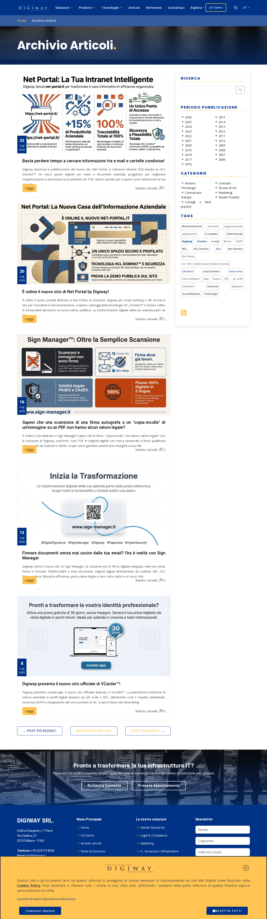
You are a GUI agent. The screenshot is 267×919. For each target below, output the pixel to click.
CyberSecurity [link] (234, 234)
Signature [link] (237, 286)
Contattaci (176, 7)
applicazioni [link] (189, 234)
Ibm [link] (218, 249)
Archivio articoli (91, 843)
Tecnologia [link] (210, 294)
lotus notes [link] (236, 271)
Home (21, 20)
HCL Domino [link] (201, 249)
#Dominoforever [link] (192, 226)
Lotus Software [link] (191, 279)
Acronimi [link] (213, 226)
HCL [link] (184, 249)
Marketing (147, 843)
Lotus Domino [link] (211, 271)
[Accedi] (231, 7)
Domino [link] (202, 241)
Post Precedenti (146, 731)
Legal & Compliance (153, 835)
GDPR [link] (239, 241)
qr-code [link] (238, 279)
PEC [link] (226, 279)
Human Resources (152, 827)
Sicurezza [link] (212, 286)
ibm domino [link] (235, 249)
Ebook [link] (227, 241)
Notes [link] (216, 279)
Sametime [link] (188, 286)
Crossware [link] (211, 234)
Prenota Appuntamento (158, 786)
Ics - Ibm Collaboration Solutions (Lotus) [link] (205, 264)
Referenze (154, 7)
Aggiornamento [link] (233, 226)
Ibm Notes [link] (188, 256)
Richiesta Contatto (104, 786)
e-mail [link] (215, 241)
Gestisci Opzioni (41, 911)
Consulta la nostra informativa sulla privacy (46, 899)
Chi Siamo (216, 7)
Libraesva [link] (187, 271)
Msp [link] (206, 279)
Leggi (29, 188)
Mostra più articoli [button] (93, 731)
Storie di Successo (93, 851)
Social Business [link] (191, 294)
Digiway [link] (187, 241)
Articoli (134, 7)
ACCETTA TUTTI (229, 911)
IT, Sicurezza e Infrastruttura (159, 851)
